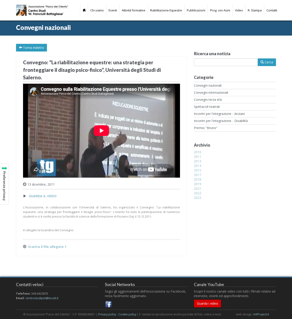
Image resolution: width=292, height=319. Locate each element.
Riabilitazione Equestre (166, 10)
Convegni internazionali (211, 92)
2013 (197, 161)
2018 (197, 179)
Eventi (113, 10)
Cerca (268, 62)
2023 (197, 197)
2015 (197, 170)
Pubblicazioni (196, 10)
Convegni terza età (208, 99)
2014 (197, 165)
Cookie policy (127, 314)
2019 (197, 184)
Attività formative (133, 10)
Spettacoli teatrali (207, 106)
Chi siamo (97, 10)
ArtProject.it (261, 314)
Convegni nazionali (208, 85)
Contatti (271, 10)
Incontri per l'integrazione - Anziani (219, 114)
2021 (197, 188)
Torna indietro (33, 47)
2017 (197, 175)
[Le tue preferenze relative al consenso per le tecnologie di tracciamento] (4, 184)
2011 (197, 156)
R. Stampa (255, 10)
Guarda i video (207, 303)
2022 (197, 193)
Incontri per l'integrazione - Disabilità (221, 121)
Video (239, 10)
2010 (197, 152)
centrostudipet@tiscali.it (42, 298)
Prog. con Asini (220, 10)
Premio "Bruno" (205, 128)
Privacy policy (107, 314)
